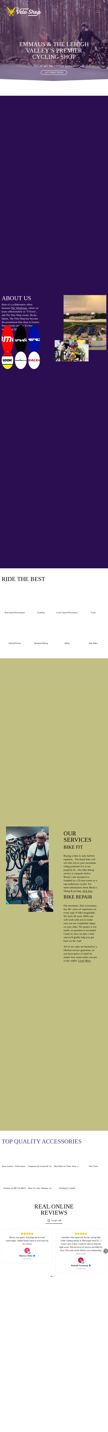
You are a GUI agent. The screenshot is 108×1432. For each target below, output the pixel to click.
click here (87, 891)
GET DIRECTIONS (54, 72)
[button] (2, 1251)
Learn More (84, 960)
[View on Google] (27, 1250)
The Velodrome (19, 308)
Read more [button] (81, 1253)
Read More (14, 329)
